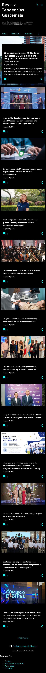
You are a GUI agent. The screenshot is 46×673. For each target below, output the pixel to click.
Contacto (8, 668)
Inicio (4, 34)
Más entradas (23, 638)
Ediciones (28, 34)
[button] (40, 79)
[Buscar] (37, 5)
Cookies (8, 661)
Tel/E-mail (16, 34)
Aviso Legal (9, 666)
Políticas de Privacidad (14, 663)
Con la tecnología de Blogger (24, 646)
